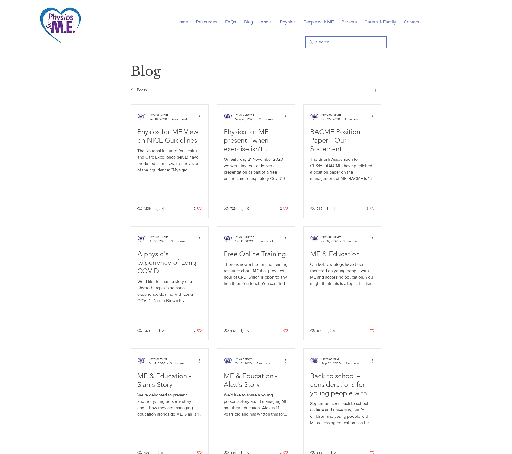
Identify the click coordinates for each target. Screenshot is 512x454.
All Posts (139, 89)
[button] (374, 90)
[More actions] (201, 116)
